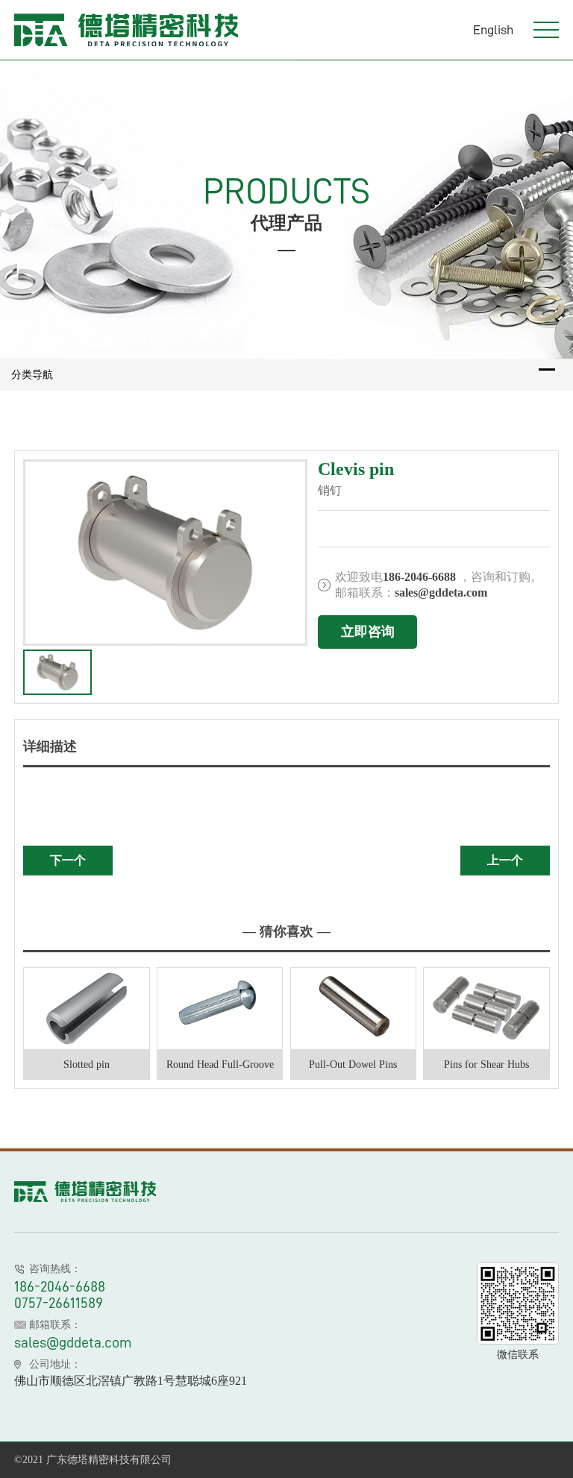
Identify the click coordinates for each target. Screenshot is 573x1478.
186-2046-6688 (59, 1286)
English (493, 30)
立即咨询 (368, 631)
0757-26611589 (58, 1302)
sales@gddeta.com (73, 1342)
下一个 (68, 860)
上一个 (505, 860)
